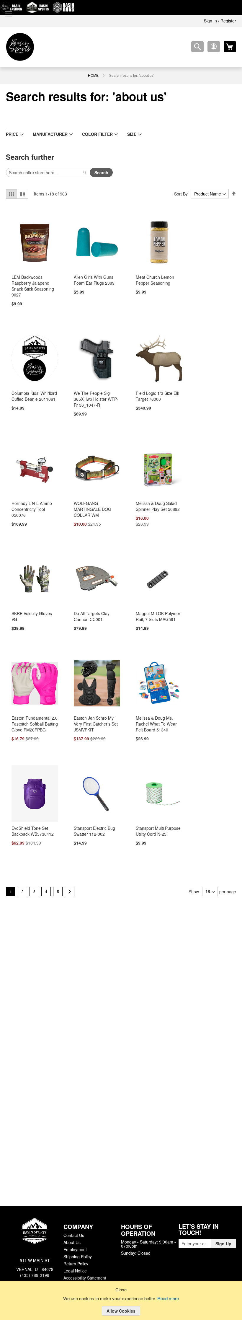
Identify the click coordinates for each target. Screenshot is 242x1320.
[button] (213, 46)
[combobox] (197, 46)
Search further (29, 157)
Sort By (182, 193)
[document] (121, 1305)
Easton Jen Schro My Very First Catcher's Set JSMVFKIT (95, 725)
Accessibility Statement (84, 1277)
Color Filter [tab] (92, 134)
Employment (74, 1248)
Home (93, 75)
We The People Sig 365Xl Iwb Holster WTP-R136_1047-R (96, 399)
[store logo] (20, 47)
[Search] (85, 172)
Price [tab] (11, 134)
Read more (169, 1298)
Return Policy (75, 1263)
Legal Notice (74, 1270)
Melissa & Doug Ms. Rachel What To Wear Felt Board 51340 (159, 725)
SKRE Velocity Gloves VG (34, 614)
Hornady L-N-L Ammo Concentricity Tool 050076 (31, 509)
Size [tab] (124, 134)
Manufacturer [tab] (48, 134)
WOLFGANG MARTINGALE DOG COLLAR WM (91, 509)
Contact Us (73, 1234)
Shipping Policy (77, 1256)
